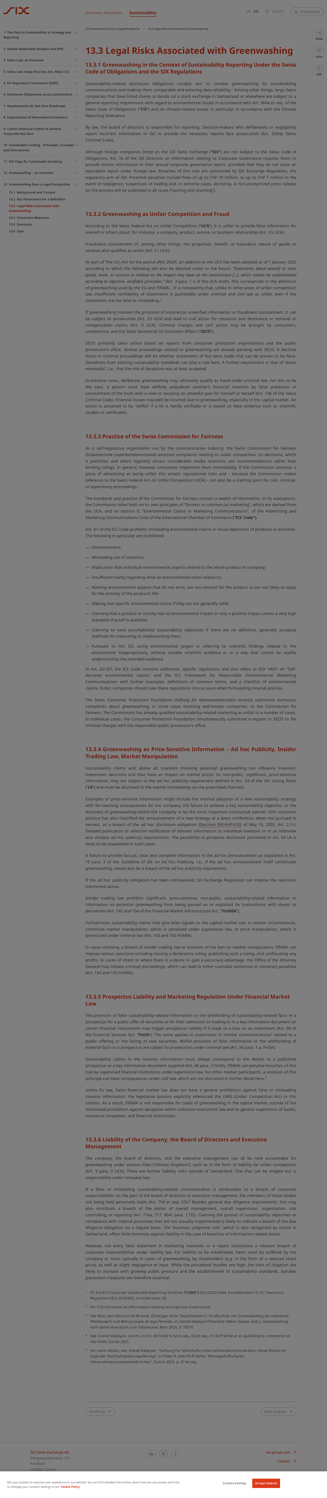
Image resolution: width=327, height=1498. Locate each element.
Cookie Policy (70, 1487)
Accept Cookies (266, 1483)
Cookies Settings (234, 1483)
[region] (163, 1484)
